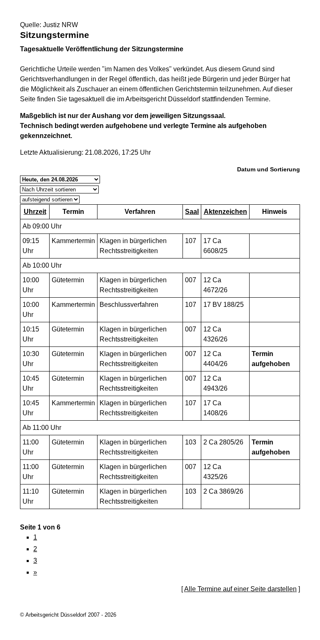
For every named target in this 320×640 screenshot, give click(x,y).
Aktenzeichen (225, 211)
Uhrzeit (35, 211)
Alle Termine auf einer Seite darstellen (240, 588)
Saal (192, 211)
